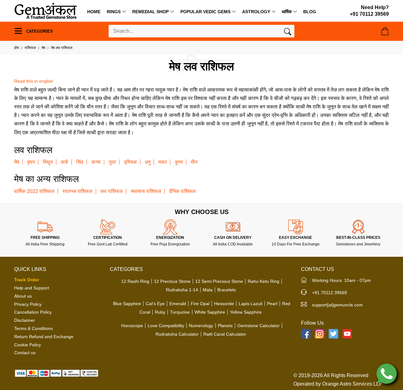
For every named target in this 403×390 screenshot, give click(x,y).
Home (93, 11)
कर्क (64, 162)
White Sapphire (210, 312)
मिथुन (48, 162)
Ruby (160, 312)
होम (16, 48)
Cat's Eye (155, 303)
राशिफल (30, 48)
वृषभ (31, 162)
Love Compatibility (166, 325)
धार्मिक (287, 11)
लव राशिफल (111, 191)
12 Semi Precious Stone (219, 281)
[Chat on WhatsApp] (387, 373)
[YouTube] (347, 333)
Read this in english (33, 81)
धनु (147, 162)
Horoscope (132, 325)
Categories (39, 31)
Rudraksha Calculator (177, 334)
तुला (112, 162)
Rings (114, 11)
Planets (225, 325)
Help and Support (31, 287)
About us (23, 296)
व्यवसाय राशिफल (146, 191)
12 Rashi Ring (135, 281)
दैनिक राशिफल (182, 191)
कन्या (96, 162)
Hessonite (224, 303)
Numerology (201, 325)
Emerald (177, 303)
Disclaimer (24, 320)
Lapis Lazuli (250, 303)
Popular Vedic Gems (205, 11)
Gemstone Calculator (258, 325)
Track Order (26, 279)
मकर (162, 162)
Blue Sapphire (127, 303)
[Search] (287, 33)
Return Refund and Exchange (43, 336)
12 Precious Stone (172, 281)
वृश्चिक (130, 162)
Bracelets (226, 289)
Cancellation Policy (33, 312)
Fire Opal (200, 303)
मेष (43, 48)
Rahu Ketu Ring (263, 281)
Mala (208, 289)
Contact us (25, 352)
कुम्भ (179, 162)
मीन (194, 162)
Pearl (272, 303)
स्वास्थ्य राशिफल (77, 191)
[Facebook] (305, 333)
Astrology (256, 11)
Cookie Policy (27, 344)
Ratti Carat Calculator (224, 334)
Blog (309, 11)
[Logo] (45, 10)
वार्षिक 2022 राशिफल (34, 191)
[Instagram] (319, 333)
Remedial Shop (150, 11)
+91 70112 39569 (329, 292)
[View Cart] (385, 31)
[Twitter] (333, 333)
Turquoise (180, 312)
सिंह (79, 162)
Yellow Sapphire (246, 312)
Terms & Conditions (33, 328)
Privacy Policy (28, 304)
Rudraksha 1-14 (182, 289)
